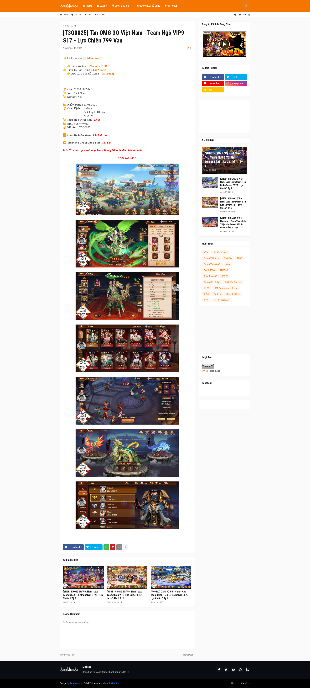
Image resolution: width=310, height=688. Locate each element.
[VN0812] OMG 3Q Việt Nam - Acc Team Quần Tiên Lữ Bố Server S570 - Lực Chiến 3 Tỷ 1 (170, 595)
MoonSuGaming (111, 683)
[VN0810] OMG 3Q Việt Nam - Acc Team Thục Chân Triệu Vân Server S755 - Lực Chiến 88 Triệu (233, 223)
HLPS (206, 288)
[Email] (119, 547)
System (217, 294)
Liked (90, 14)
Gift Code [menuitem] (172, 6)
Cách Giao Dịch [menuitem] (122, 6)
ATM (73, 26)
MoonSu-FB (94, 58)
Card (228, 264)
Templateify (76, 683)
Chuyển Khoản (220, 252)
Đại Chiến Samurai (233, 282)
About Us (245, 683)
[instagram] (240, 669)
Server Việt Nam (211, 258)
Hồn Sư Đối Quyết (221, 300)
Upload (102, 14)
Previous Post (68, 654)
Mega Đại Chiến (233, 294)
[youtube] (244, 14)
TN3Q (239, 258)
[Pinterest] (112, 547)
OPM (206, 294)
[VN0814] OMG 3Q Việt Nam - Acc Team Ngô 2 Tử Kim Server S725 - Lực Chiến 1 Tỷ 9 (83, 595)
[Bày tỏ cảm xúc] (84, 58)
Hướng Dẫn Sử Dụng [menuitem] (150, 6)
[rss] (249, 14)
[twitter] (240, 14)
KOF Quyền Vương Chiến (225, 288)
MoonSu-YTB (98, 66)
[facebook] (235, 14)
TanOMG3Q (209, 270)
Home (66, 26)
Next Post (188, 654)
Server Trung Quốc (212, 264)
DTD (206, 300)
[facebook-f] (219, 669)
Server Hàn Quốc (211, 282)
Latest (65, 14)
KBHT (225, 276)
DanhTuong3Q (210, 276)
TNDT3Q (224, 270)
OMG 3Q (228, 258)
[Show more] (125, 547)
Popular (77, 14)
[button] (246, 6)
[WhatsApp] (106, 547)
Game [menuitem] (102, 6)
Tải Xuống (99, 69)
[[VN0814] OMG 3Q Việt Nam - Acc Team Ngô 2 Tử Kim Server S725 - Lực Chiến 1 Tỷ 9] (83, 577)
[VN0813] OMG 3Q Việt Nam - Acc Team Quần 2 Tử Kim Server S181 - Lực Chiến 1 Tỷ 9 (125, 595)
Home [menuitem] (89, 6)
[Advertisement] (224, 330)
